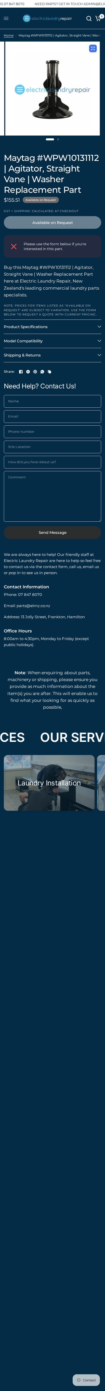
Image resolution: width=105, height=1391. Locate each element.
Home (9, 35)
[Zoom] (93, 48)
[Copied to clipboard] (49, 372)
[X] (28, 372)
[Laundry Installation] (49, 783)
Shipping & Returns (22, 355)
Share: (9, 371)
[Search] (89, 18)
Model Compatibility (23, 341)
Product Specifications (26, 326)
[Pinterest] (35, 372)
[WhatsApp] (42, 372)
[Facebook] (21, 372)
